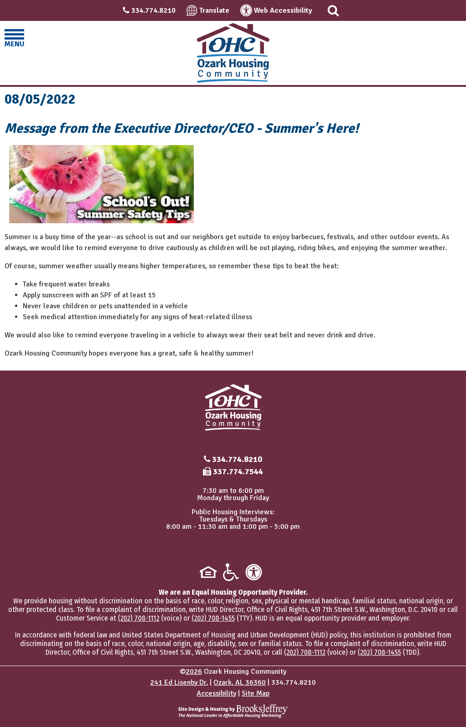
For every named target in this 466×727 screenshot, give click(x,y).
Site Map (255, 693)
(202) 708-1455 (213, 618)
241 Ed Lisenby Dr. (179, 682)
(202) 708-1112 (138, 618)
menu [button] (14, 44)
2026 (194, 671)
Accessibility (216, 693)
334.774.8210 (153, 10)
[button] (333, 10)
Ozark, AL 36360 (239, 682)
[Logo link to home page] (233, 53)
